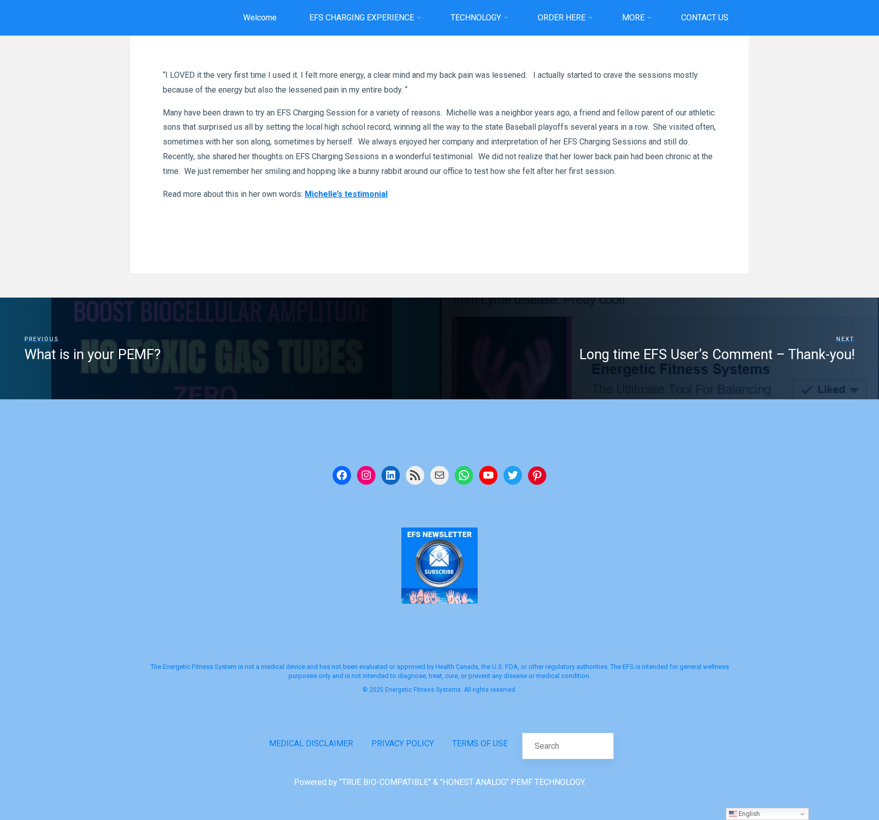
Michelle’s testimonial (346, 194)
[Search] (600, 745)
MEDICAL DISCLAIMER (311, 743)
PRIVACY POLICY (402, 743)
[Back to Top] (839, 780)
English (748, 813)
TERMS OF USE (480, 743)
